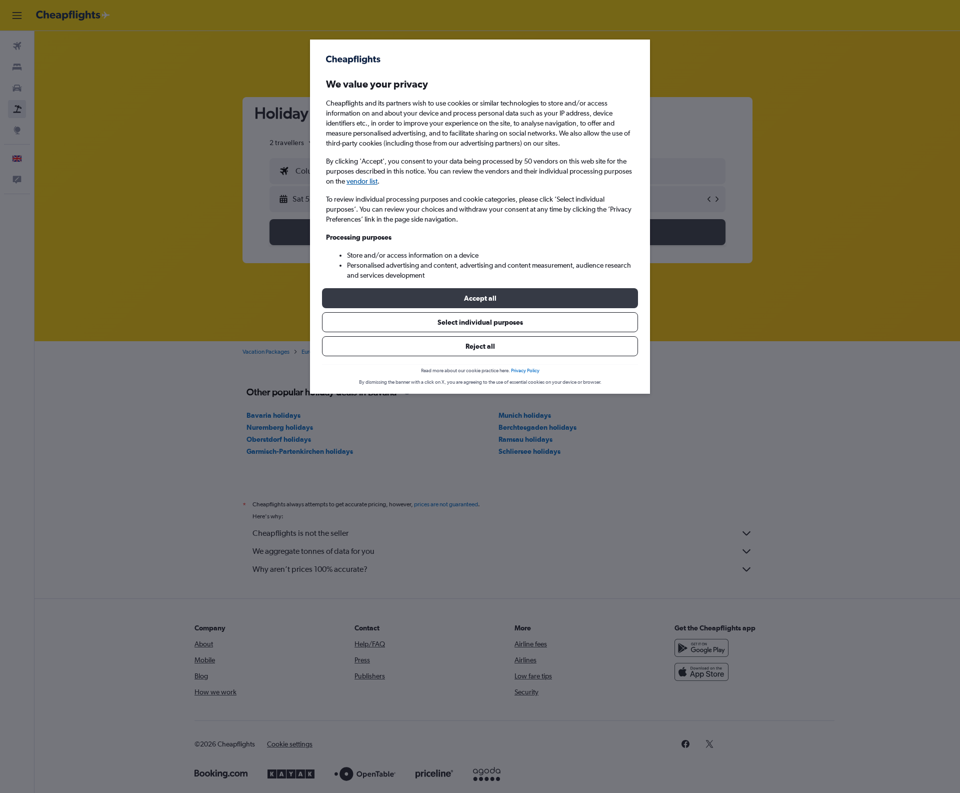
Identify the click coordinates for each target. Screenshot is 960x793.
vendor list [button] (362, 181)
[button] (480, 298)
